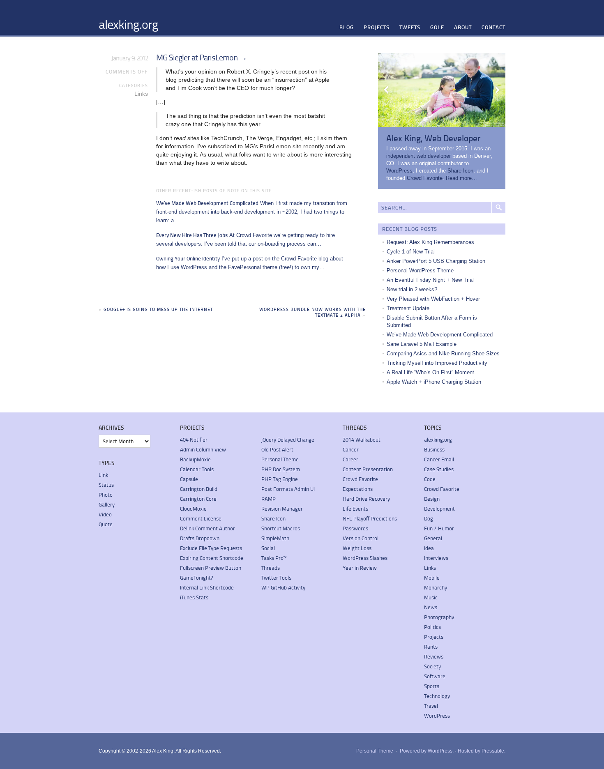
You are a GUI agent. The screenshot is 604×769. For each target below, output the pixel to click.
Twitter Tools (276, 577)
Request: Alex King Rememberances (430, 242)
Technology (437, 696)
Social (268, 548)
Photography (439, 617)
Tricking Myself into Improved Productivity (437, 363)
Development (439, 508)
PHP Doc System (280, 469)
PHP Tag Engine (279, 479)
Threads (270, 567)
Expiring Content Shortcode (211, 558)
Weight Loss (357, 548)
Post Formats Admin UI (288, 489)
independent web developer (418, 156)
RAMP (268, 498)
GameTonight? (196, 577)
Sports (431, 686)
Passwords (355, 528)
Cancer (351, 449)
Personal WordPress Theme (420, 270)
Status (106, 484)
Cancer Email (439, 459)
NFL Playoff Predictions (370, 518)
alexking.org (128, 23)
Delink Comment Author (207, 528)
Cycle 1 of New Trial (411, 252)
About (463, 27)
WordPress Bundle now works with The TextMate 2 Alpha (312, 312)
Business (434, 449)
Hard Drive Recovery (366, 498)
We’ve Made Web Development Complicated (440, 335)
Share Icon (460, 171)
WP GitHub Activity (283, 587)
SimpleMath (275, 538)
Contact (493, 27)
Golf (437, 27)
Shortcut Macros (280, 528)
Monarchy (435, 587)
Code (430, 479)
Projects (377, 27)
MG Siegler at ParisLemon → (201, 57)
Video (105, 514)
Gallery (107, 504)
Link (103, 475)
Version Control (360, 538)
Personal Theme (280, 459)
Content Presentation (368, 469)
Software (434, 676)
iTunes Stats (194, 597)
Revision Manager (282, 508)
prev (386, 90)
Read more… (461, 178)
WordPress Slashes (365, 558)
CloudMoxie (193, 508)
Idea (429, 548)
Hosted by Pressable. (481, 751)
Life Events (355, 508)
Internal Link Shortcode (207, 587)
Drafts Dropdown (199, 538)
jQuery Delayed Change (287, 439)
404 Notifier (193, 439)
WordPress (399, 171)
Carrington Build (198, 489)
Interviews (436, 558)
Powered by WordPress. (427, 751)
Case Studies (439, 469)
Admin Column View (203, 449)
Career (350, 459)
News (430, 607)
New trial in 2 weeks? (412, 289)
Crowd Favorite (425, 178)
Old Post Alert (277, 449)
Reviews (433, 656)
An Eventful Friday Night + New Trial (430, 280)
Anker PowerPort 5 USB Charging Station (436, 261)
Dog (428, 518)
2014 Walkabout (361, 439)
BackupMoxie (195, 459)
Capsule (189, 479)
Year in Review (360, 567)
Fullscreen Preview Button (210, 567)
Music (431, 597)
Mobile (432, 577)
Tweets (409, 27)
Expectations (358, 489)
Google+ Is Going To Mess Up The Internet (158, 309)
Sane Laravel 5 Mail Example (421, 344)
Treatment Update (408, 308)
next (497, 90)
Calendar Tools (197, 469)
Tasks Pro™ (273, 558)
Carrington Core (198, 498)
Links (141, 93)
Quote (106, 524)
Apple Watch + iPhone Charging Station (434, 382)
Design (432, 498)
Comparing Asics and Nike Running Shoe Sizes (443, 353)
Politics (432, 627)
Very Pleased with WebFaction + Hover (433, 299)
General (433, 538)
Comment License (200, 518)
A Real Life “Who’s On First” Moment (430, 372)
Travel (431, 705)
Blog (346, 27)
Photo (106, 494)
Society (432, 666)
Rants (431, 646)
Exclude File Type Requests (211, 548)
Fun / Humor (439, 528)
